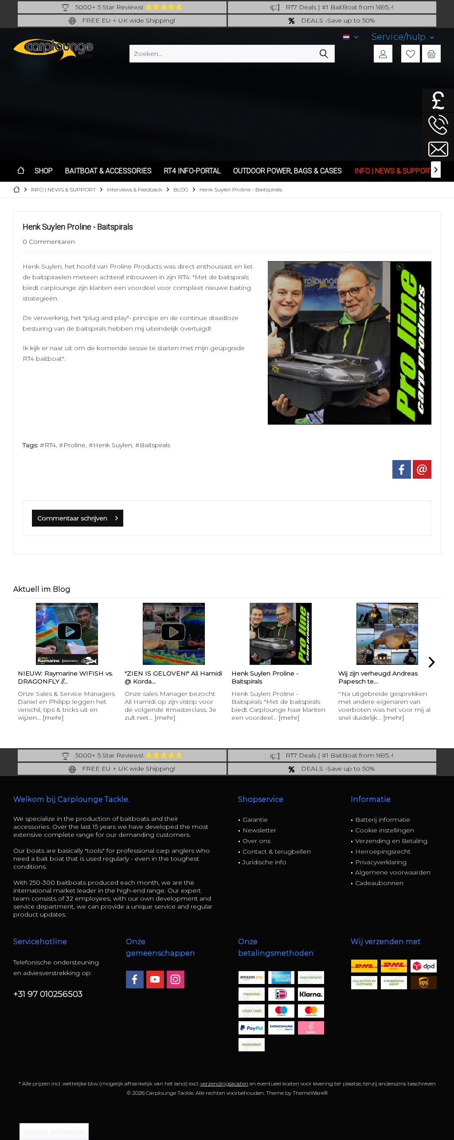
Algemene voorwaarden (393, 872)
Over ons (256, 841)
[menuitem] (403, 37)
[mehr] (59, 718)
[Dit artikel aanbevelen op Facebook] (401, 469)
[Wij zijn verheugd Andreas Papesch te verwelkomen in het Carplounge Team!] (281, 634)
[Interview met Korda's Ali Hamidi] (388, 634)
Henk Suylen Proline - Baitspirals (158, 677)
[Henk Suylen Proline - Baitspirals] (174, 634)
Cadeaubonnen (379, 883)
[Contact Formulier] (438, 149)
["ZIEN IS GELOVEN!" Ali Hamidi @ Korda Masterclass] (68, 634)
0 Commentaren (49, 242)
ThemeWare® (310, 1092)
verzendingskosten (224, 1083)
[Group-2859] (349, 343)
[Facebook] (135, 979)
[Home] (20, 171)
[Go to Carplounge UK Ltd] (438, 100)
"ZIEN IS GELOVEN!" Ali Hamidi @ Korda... (67, 677)
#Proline (72, 445)
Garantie (255, 820)
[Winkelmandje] (431, 53)
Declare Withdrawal (54, 1132)
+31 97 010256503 (47, 994)
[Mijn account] (383, 53)
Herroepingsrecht (383, 851)
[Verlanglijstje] (410, 53)
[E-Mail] (422, 469)
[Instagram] (175, 979)
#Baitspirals (152, 445)
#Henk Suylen (110, 445)
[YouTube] (155, 979)
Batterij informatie (382, 820)
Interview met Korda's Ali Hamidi (377, 677)
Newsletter (259, 830)
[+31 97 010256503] (438, 125)
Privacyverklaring (381, 862)
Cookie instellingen (384, 830)
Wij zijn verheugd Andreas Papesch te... (272, 677)
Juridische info (264, 862)
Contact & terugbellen (277, 851)
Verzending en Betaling (391, 841)
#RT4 (48, 445)
